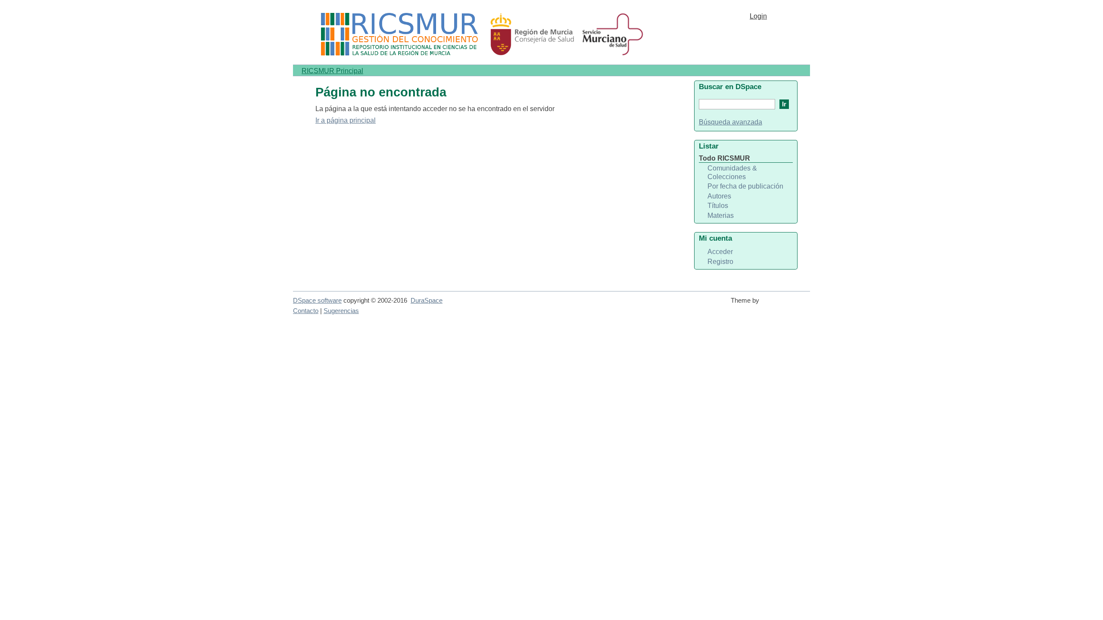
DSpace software (317, 300)
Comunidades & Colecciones (732, 172)
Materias (720, 215)
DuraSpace (426, 300)
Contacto (305, 310)
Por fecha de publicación (745, 186)
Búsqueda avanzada (730, 122)
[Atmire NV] (786, 304)
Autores (719, 196)
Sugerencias (341, 310)
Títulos (717, 205)
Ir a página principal (345, 120)
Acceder (720, 251)
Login (758, 16)
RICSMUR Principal (332, 70)
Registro (720, 261)
